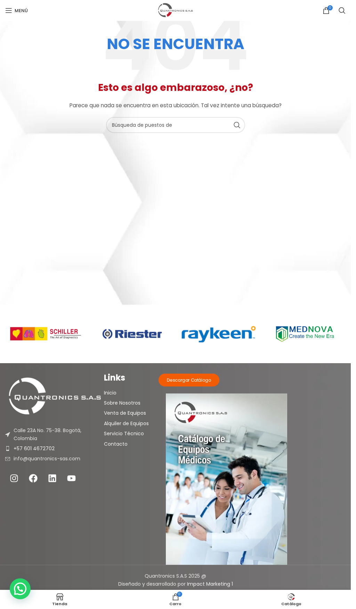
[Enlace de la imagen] (54, 397)
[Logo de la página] (175, 10)
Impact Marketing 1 (210, 583)
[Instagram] (14, 478)
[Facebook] (33, 478)
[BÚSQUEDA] (237, 125)
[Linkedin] (52, 478)
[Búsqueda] (342, 10)
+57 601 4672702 (34, 448)
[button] (20, 588)
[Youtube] (71, 478)
